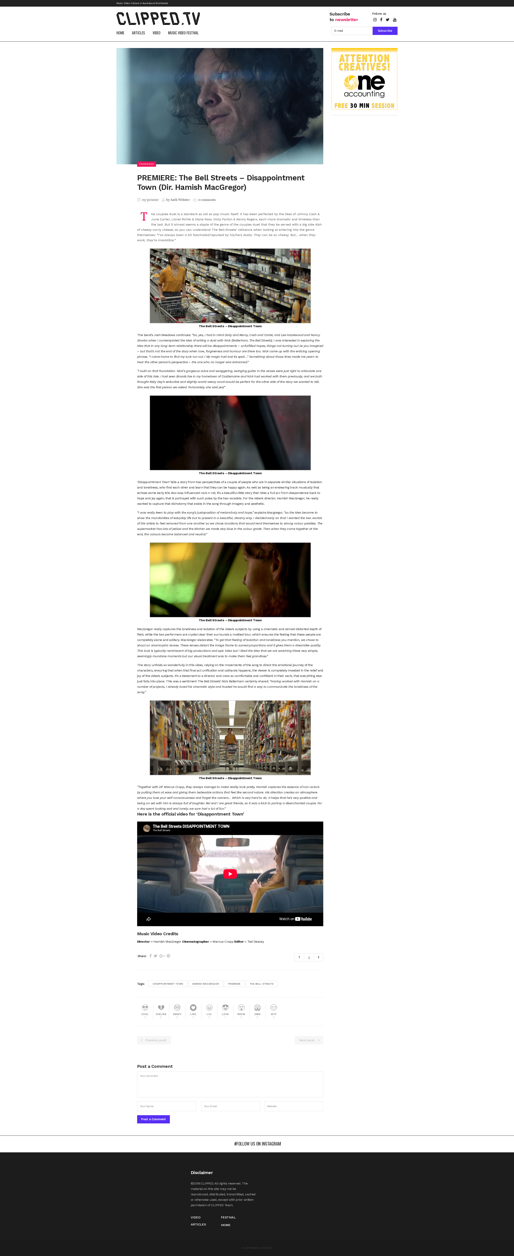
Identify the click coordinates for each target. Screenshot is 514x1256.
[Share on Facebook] (150, 955)
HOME (225, 1225)
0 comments (207, 200)
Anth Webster (180, 200)
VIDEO (195, 1217)
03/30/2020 (149, 200)
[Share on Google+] (162, 955)
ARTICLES (198, 1224)
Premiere (234, 983)
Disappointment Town (168, 983)
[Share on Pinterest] (168, 955)
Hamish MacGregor (205, 983)
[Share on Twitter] (155, 955)
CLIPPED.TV (265, 1248)
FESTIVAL (228, 1217)
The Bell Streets (262, 983)
